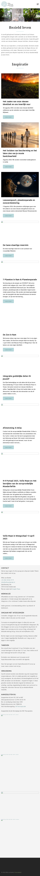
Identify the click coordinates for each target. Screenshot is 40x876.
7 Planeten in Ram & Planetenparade (20, 279)
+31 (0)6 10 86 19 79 (7, 580)
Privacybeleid (17, 872)
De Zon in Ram (9, 335)
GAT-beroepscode (20, 706)
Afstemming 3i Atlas (12, 428)
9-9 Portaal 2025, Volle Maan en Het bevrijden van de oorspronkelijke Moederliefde (19, 483)
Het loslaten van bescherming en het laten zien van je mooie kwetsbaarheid (20, 153)
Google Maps (16, 589)
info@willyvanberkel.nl (8, 582)
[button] (38, 4)
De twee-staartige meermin (15, 245)
